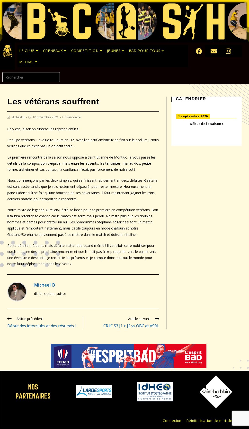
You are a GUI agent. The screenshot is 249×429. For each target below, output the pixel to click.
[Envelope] (214, 51)
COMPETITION (85, 50)
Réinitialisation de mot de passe (215, 420)
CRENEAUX (53, 50)
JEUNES (114, 50)
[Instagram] (228, 51)
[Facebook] (199, 51)
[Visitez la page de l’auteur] (17, 291)
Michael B (18, 117)
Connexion (172, 420)
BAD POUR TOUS (145, 50)
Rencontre (74, 117)
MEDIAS (27, 61)
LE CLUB (27, 50)
